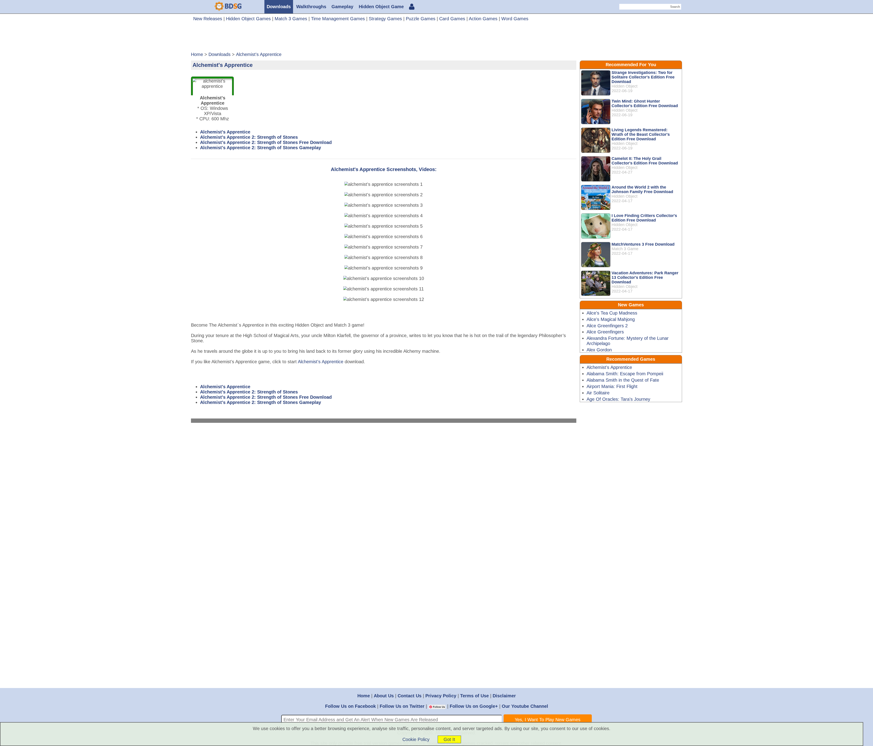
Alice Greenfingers (605, 331)
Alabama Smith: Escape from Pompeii (625, 373)
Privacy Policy (440, 695)
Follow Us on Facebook (350, 706)
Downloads (279, 6)
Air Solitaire (598, 392)
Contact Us (409, 695)
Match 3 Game (625, 249)
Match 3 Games (291, 18)
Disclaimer (504, 695)
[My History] (411, 7)
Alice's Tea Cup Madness (612, 312)
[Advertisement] (436, 38)
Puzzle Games (420, 18)
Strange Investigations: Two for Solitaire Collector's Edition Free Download (643, 77)
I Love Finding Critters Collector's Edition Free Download (644, 217)
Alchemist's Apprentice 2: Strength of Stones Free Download (266, 142)
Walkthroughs (311, 6)
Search (675, 6)
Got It (449, 739)
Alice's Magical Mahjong (611, 319)
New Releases (207, 18)
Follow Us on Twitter (402, 706)
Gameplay (342, 6)
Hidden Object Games (248, 18)
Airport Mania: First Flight (612, 386)
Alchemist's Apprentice (225, 131)
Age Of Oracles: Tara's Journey (618, 399)
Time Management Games (338, 18)
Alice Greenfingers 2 (607, 325)
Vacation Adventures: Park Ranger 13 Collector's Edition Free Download (645, 277)
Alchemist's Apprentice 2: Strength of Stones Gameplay (260, 147)
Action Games (483, 18)
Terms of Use (474, 695)
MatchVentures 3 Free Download (643, 244)
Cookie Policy (415, 739)
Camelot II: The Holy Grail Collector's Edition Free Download (645, 160)
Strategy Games (385, 18)
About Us (384, 695)
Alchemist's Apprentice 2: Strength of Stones (249, 137)
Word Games (514, 18)
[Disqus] (384, 489)
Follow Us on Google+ (474, 706)
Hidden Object (624, 86)
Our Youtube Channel (525, 706)
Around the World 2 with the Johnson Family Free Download (642, 189)
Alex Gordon (599, 349)
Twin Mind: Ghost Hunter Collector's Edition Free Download (645, 103)
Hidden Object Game (381, 6)
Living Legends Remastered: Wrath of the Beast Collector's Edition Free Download (641, 134)
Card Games (452, 18)
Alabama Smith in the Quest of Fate (623, 380)
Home (363, 695)
